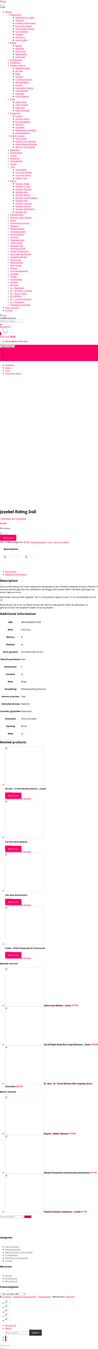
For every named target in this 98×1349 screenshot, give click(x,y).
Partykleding (16, 279)
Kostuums (20, 37)
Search (27, 1217)
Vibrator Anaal (22, 183)
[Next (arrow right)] (4, 1348)
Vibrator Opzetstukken (26, 197)
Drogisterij (15, 113)
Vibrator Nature (23, 195)
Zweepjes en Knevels (20, 304)
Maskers (14, 226)
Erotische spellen (23, 26)
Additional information (16, 574)
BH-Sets (19, 71)
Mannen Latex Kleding (21, 217)
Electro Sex (20, 51)
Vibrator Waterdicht (24, 209)
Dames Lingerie (17, 65)
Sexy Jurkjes (16, 265)
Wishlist (5, 326)
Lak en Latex (21, 40)
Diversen (19, 20)
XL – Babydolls (17, 288)
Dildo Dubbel (21, 104)
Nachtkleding (16, 262)
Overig (13, 155)
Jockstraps (20, 57)
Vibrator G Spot (22, 186)
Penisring (14, 158)
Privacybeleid (11, 1255)
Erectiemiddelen (22, 121)
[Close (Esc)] (1, 1345)
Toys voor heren (23, 175)
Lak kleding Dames (24, 88)
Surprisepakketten (19, 271)
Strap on (14, 237)
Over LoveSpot (12, 307)
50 (22, 733)
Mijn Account (11, 1281)
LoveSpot (9, 365)
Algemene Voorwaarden (16, 1258)
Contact (9, 310)
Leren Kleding (22, 96)
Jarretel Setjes (22, 82)
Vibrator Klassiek (23, 189)
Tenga (13, 164)
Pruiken (14, 282)
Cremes (19, 116)
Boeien (18, 45)
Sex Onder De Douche (20, 254)
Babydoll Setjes (22, 68)
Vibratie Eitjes (16, 214)
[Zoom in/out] (9, 1345)
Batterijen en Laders (25, 17)
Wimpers (14, 285)
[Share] (4, 1345)
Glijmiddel (19, 127)
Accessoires (15, 14)
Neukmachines (17, 228)
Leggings (19, 93)
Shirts (13, 220)
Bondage (19, 48)
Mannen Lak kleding (25, 147)
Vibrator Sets (21, 200)
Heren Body (21, 138)
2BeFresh (70, 1296)
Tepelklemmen (17, 240)
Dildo (12, 99)
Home (8, 351)
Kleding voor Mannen (25, 141)
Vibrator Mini (21, 192)
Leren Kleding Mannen (26, 144)
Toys (12, 166)
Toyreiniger (21, 169)
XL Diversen (16, 296)
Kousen (19, 85)
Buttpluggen (16, 59)
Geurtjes (19, 124)
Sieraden (14, 273)
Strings (13, 268)
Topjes (13, 276)
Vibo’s (13, 180)
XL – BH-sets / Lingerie (21, 290)
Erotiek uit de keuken (25, 23)
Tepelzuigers (16, 242)
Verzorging (15, 259)
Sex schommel (17, 234)
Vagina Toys (21, 178)
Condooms (15, 62)
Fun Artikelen (21, 31)
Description (10, 571)
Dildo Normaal (22, 110)
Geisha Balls (21, 54)
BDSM (13, 42)
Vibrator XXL (21, 211)
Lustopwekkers (22, 133)
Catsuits (19, 76)
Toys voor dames (23, 172)
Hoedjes (19, 34)
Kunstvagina (16, 152)
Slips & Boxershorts (19, 223)
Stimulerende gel (18, 257)
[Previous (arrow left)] (1, 1348)
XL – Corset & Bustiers (21, 299)
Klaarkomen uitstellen (25, 130)
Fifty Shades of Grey (24, 28)
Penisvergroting (18, 248)
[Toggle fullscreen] (6, 1345)
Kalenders (15, 150)
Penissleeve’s (16, 161)
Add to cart (8, 537)
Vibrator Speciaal (23, 203)
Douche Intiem (22, 119)
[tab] (51, 571)
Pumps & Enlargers (19, 251)
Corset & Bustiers (23, 79)
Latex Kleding (21, 90)
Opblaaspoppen (18, 231)
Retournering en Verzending (19, 1252)
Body (17, 73)
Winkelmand (11, 1278)
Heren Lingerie (17, 135)
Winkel (8, 11)
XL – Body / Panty (18, 293)
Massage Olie (16, 245)
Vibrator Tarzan (23, 206)
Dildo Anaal (20, 102)
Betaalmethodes (13, 1249)
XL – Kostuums (17, 302)
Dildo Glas (20, 107)
